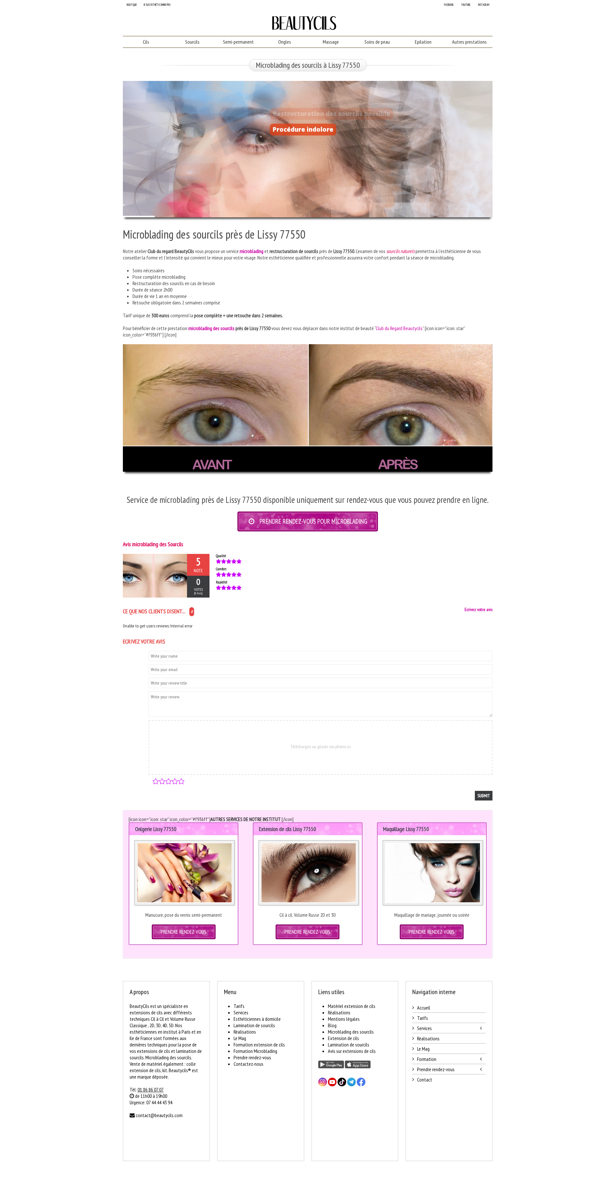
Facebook (449, 4)
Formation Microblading (255, 1051)
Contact (424, 1079)
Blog (332, 1025)
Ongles (284, 42)
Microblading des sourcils (351, 1031)
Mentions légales (344, 1019)
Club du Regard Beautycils (399, 328)
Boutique (132, 4)
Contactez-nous (248, 1064)
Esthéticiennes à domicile (257, 1019)
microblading (251, 251)
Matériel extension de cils (351, 1006)
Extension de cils (343, 1038)
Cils (146, 42)
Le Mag (240, 1038)
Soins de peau (377, 42)
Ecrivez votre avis (478, 609)
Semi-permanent (238, 42)
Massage (331, 42)
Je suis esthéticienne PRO (156, 4)
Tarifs (239, 1006)
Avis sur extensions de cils (352, 1051)
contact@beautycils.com (159, 1115)
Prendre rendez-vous (252, 1057)
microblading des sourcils (211, 328)
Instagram (483, 4)
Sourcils (192, 42)
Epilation (423, 42)
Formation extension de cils (259, 1044)
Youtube (465, 4)
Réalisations (245, 1031)
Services (241, 1012)
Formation (426, 1059)
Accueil (423, 1007)
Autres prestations (469, 42)
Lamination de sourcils (254, 1025)
